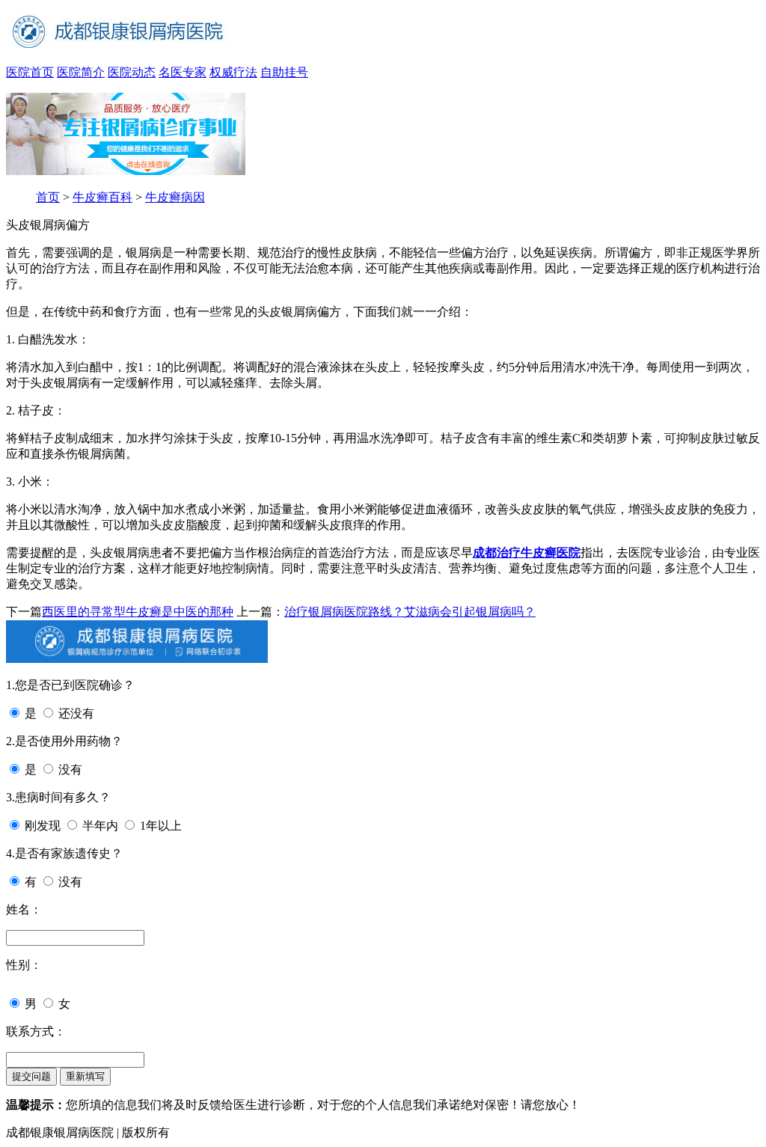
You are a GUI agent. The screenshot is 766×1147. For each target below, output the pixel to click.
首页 (48, 197)
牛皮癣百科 (102, 197)
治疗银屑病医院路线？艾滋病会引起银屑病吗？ (410, 611)
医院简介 (81, 72)
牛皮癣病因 (175, 197)
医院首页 (30, 72)
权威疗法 (233, 72)
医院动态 (132, 72)
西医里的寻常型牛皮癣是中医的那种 (137, 611)
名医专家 (182, 72)
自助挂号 (284, 72)
